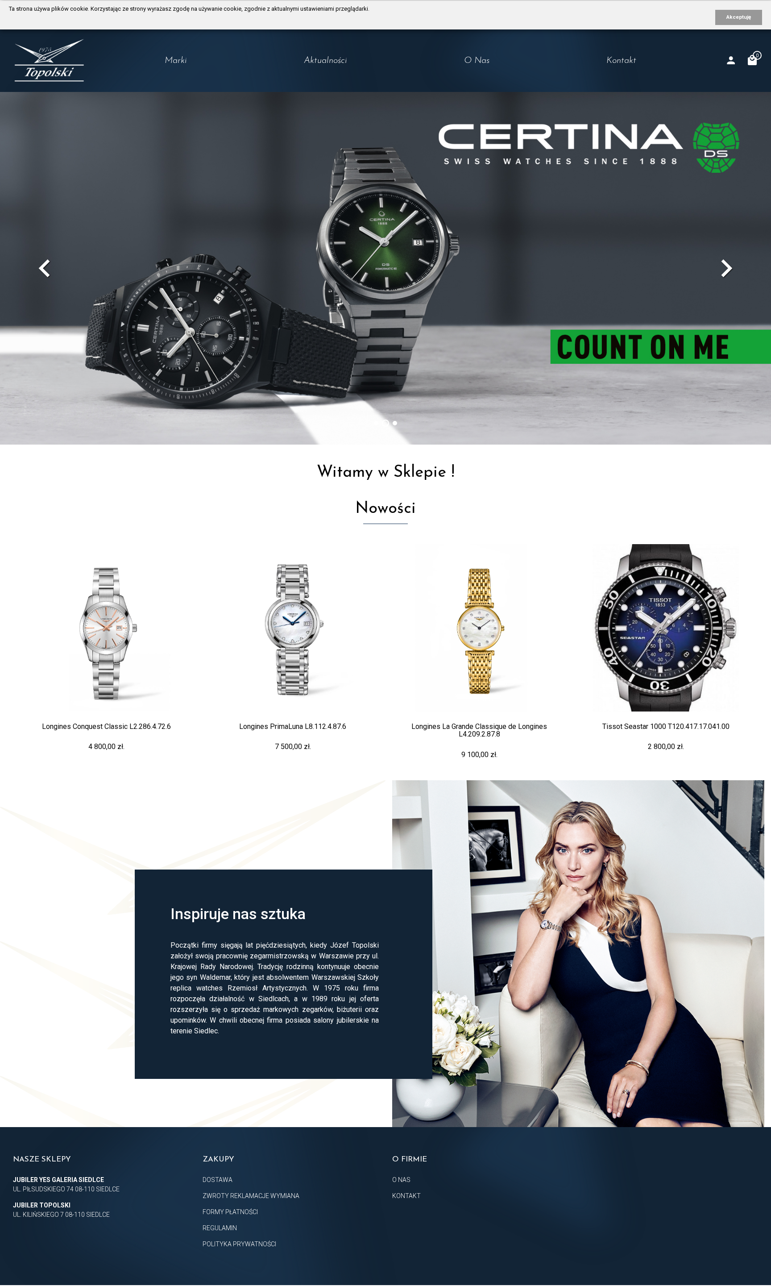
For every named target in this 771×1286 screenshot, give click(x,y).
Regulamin (220, 1228)
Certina (136, 115)
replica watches (196, 988)
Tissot (133, 98)
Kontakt (621, 60)
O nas (476, 60)
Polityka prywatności (239, 1244)
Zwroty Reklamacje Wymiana (251, 1195)
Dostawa (217, 1179)
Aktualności (325, 60)
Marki (176, 60)
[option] (385, 268)
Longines (138, 80)
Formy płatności (230, 1211)
